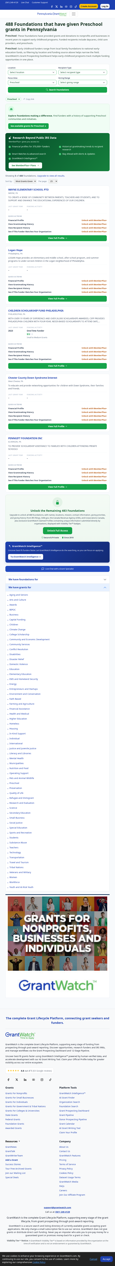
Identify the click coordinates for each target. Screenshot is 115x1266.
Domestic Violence (18, 664)
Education (14, 669)
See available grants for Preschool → (28, 126)
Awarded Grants (13, 1128)
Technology (15, 852)
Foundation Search (68, 1106)
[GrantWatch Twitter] (56, 6)
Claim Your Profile (68, 1132)
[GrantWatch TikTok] (76, 6)
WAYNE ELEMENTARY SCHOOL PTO (28, 189)
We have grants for (20, 587)
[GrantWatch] (52, 14)
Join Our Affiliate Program (72, 1194)
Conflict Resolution (18, 649)
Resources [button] (11, 1141)
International (16, 743)
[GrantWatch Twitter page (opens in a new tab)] (17, 1080)
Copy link (30, 99)
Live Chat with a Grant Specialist (59, 568)
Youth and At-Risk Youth (21, 887)
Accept (106, 1259)
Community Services (19, 644)
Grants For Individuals (16, 1102)
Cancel (93, 1259)
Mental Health (16, 758)
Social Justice (15, 822)
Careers (63, 1190)
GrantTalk (10, 1151)
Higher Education (18, 718)
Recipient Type (64, 68)
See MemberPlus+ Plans (24, 165)
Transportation (16, 857)
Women (13, 877)
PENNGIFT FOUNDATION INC (25, 438)
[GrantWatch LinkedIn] (61, 6)
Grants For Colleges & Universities (22, 1110)
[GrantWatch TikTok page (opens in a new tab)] (50, 1080)
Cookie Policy (38, 1262)
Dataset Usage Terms (70, 1177)
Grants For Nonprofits (16, 1093)
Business (13, 614)
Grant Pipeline (66, 1115)
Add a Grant (11, 1159)
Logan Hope (15, 250)
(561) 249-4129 (11, 2)
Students (13, 837)
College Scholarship (19, 634)
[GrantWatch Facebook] (52, 6)
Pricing (62, 1159)
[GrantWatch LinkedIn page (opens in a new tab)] (25, 1080)
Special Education (18, 827)
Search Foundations (59, 89)
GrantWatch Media (68, 1181)
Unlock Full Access (57, 530)
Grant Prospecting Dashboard (74, 1110)
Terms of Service (67, 1164)
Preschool (14, 783)
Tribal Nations (16, 867)
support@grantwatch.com (57, 1207)
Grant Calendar (67, 1123)
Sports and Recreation (20, 832)
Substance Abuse (18, 842)
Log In (105, 6)
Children (13, 624)
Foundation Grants (14, 1123)
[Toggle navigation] (73, 14)
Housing (13, 728)
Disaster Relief (16, 659)
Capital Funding (17, 619)
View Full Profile (56, 238)
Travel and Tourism (19, 862)
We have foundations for (23, 579)
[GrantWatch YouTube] (66, 6)
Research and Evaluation (21, 802)
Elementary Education (20, 674)
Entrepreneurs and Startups (23, 689)
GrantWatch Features (70, 1155)
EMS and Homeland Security (23, 679)
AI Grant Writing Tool (69, 1128)
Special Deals (12, 1177)
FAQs (61, 1186)
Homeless (14, 723)
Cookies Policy (66, 1173)
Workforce (14, 882)
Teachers (13, 847)
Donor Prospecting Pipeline (73, 1119)
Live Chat (25, 2)
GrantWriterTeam (14, 1155)
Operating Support (18, 773)
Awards (13, 604)
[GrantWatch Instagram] (71, 6)
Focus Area (12, 78)
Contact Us (64, 1151)
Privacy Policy (66, 1168)
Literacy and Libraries (20, 753)
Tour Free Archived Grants (18, 1168)
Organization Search (69, 1102)
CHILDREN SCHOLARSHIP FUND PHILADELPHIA (35, 310)
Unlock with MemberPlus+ (94, 220)
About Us (63, 1146)
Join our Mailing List (15, 1173)
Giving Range (64, 78)
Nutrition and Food (18, 768)
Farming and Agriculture (21, 703)
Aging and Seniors (18, 594)
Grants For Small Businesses (19, 1097)
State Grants (11, 1115)
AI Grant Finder (67, 1097)
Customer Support (40, 2)
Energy (12, 684)
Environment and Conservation (25, 693)
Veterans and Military (20, 872)
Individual (14, 738)
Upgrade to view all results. (51, 175)
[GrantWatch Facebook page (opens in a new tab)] (8, 1080)
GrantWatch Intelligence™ (72, 1093)
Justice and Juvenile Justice (22, 748)
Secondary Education (20, 812)
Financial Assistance (19, 708)
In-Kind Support (17, 733)
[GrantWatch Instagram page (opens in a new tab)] (42, 1080)
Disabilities (15, 654)
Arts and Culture (17, 599)
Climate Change (17, 629)
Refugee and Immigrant (21, 798)
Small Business (17, 817)
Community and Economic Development (29, 639)
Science (13, 807)
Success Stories (13, 1164)
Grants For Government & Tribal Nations (25, 1106)
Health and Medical (19, 713)
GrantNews (11, 1146)
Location (12, 68)
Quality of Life (16, 793)
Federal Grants (12, 1119)
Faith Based (15, 698)
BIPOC (12, 609)
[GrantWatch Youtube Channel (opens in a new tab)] (34, 1080)
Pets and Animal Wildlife (21, 778)
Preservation (15, 788)
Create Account (89, 6)
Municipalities (16, 763)
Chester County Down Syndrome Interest (32, 377)
